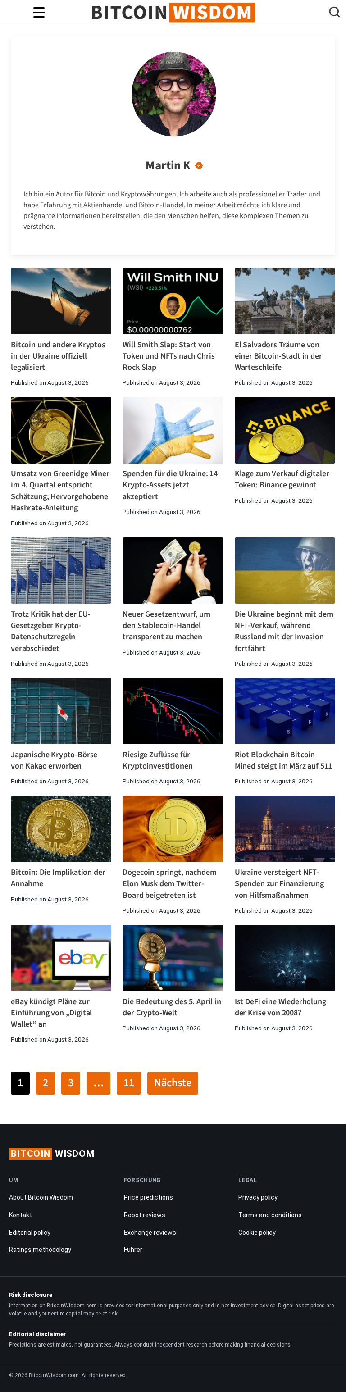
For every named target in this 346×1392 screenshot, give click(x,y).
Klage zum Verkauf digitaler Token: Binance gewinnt (282, 479)
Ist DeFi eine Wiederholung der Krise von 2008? (280, 1007)
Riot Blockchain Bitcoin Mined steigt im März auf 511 (283, 760)
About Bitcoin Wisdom (41, 1197)
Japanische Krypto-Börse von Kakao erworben (54, 760)
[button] (334, 13)
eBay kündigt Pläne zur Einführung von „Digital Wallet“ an (51, 1013)
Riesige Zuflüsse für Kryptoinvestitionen (157, 760)
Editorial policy (29, 1232)
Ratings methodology (40, 1249)
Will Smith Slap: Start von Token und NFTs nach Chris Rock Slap (168, 356)
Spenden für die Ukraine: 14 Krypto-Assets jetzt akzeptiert (170, 485)
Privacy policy (258, 1197)
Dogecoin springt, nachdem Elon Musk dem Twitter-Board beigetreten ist (169, 884)
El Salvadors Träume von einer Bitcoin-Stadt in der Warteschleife (278, 356)
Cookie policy (257, 1232)
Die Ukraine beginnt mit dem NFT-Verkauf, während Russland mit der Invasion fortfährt (284, 631)
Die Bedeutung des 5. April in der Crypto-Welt (172, 1007)
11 (128, 1083)
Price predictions (148, 1197)
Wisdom (53, 1153)
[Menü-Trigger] (39, 13)
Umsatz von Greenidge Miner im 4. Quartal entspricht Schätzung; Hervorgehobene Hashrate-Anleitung (60, 491)
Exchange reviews (150, 1232)
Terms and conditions (270, 1215)
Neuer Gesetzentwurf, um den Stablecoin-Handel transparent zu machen (166, 625)
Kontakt (20, 1215)
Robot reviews (144, 1215)
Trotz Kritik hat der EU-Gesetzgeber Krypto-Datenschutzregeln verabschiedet (51, 631)
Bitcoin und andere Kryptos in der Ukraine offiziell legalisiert (58, 356)
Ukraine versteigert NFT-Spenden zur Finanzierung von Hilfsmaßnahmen (279, 884)
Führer (133, 1249)
